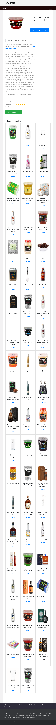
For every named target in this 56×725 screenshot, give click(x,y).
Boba (40, 23)
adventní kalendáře (16, 714)
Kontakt (16, 722)
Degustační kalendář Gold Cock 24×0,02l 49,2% (29, 715)
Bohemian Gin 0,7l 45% (18, 717)
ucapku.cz (10, 722)
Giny (36, 717)
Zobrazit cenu (41, 30)
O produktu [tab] (9, 40)
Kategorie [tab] (24, 40)
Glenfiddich (27, 717)
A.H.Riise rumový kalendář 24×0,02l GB (31, 714)
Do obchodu (15, 112)
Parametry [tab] (16, 40)
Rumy (32, 717)
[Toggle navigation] (51, 8)
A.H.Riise (44, 715)
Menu (5, 8)
